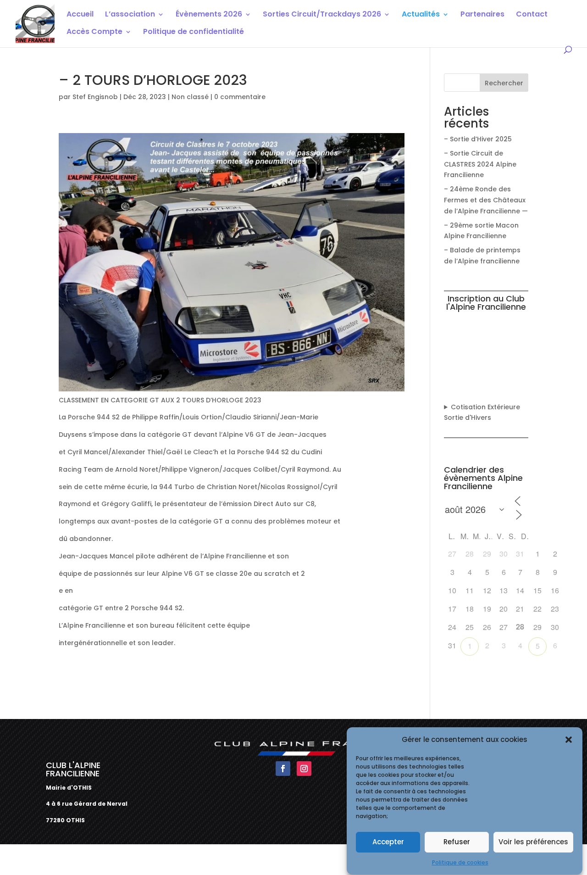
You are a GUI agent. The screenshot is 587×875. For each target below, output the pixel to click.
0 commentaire (240, 96)
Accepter (388, 842)
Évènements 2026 (209, 15)
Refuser (456, 842)
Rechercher (504, 83)
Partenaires (482, 15)
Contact (532, 15)
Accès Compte (94, 32)
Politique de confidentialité (193, 32)
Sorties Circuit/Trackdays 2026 (322, 15)
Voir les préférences (533, 842)
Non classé (190, 96)
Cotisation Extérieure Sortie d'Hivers (482, 412)
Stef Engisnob (95, 96)
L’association (130, 15)
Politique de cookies (460, 862)
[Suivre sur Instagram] (304, 768)
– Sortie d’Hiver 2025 (478, 139)
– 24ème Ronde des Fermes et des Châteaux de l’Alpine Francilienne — (486, 200)
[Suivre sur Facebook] (283, 768)
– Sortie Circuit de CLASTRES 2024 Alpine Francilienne (480, 164)
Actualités (421, 15)
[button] (568, 739)
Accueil (80, 15)
